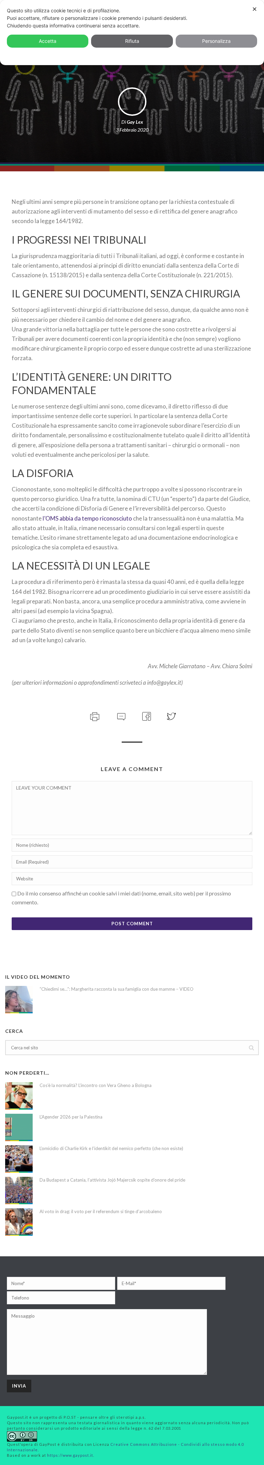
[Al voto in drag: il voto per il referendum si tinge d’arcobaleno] (19, 1222)
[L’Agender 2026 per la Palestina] (19, 1127)
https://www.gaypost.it (70, 1455)
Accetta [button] (47, 41)
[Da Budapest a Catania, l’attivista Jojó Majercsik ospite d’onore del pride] (19, 1190)
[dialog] (132, 32)
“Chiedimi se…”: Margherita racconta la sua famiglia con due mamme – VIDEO (117, 989)
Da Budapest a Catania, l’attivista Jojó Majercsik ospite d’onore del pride (112, 1180)
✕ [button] (254, 9)
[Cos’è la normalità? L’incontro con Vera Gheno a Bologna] (19, 1096)
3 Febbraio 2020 (132, 130)
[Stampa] (94, 715)
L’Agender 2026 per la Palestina (71, 1117)
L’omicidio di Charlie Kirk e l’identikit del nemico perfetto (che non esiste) (111, 1148)
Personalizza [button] (216, 41)
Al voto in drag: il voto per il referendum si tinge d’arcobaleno (101, 1211)
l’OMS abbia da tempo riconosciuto (87, 518)
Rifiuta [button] (132, 41)
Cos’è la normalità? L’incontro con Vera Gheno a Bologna (96, 1085)
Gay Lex (135, 122)
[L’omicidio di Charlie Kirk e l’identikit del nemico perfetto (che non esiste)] (19, 1159)
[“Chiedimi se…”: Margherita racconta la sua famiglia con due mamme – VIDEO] (19, 999)
